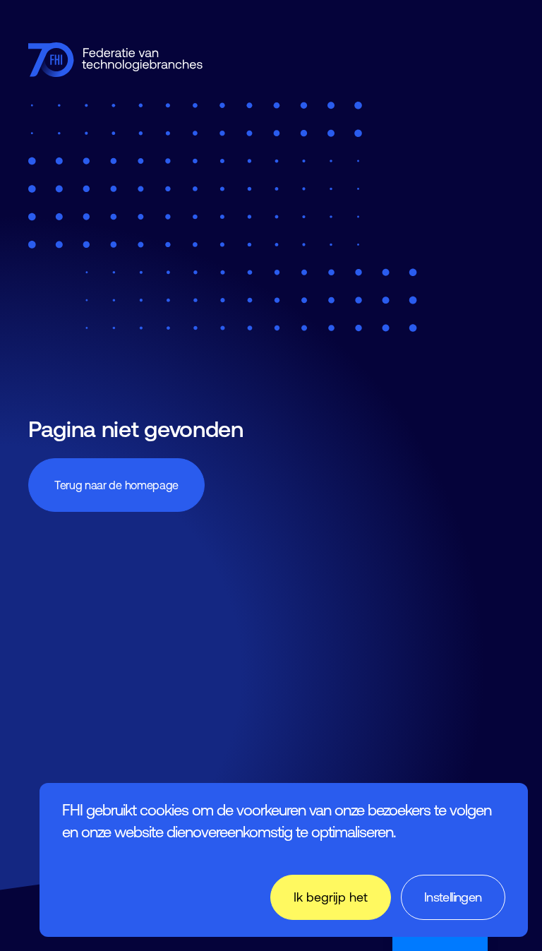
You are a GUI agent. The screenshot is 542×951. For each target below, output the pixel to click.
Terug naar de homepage (116, 485)
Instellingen (453, 897)
